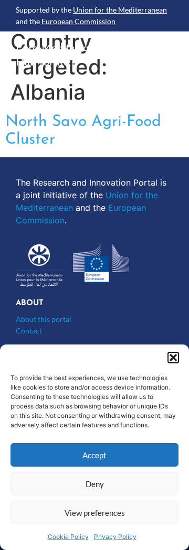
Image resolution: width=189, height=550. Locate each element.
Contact (29, 330)
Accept (94, 455)
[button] (173, 357)
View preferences (95, 512)
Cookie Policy (68, 537)
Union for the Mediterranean (120, 9)
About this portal (43, 319)
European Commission (78, 21)
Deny (95, 484)
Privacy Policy (115, 537)
